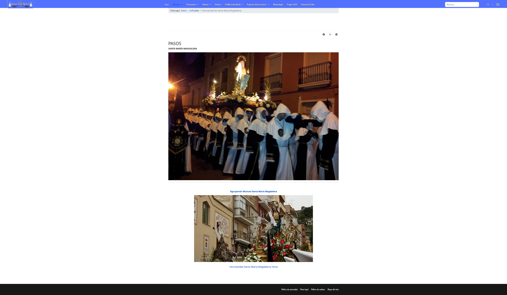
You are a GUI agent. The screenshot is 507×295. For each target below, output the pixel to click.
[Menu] (497, 4)
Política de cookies (318, 290)
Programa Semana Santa (257, 5)
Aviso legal (304, 290)
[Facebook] (488, 4)
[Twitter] (493, 4)
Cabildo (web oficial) (232, 5)
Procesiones (191, 5)
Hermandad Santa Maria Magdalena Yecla (253, 266)
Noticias (205, 5)
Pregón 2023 (292, 5)
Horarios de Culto (307, 5)
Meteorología (278, 5)
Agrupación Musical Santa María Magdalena (253, 191)
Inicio (167, 5)
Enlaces (218, 5)
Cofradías (176, 5)
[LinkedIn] (336, 34)
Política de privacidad (289, 290)
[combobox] (462, 4)
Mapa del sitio (333, 290)
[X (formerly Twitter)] (330, 34)
